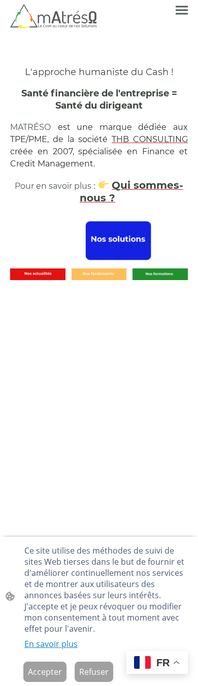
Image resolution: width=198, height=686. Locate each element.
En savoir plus (51, 643)
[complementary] (157, 663)
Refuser (94, 671)
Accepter (45, 671)
